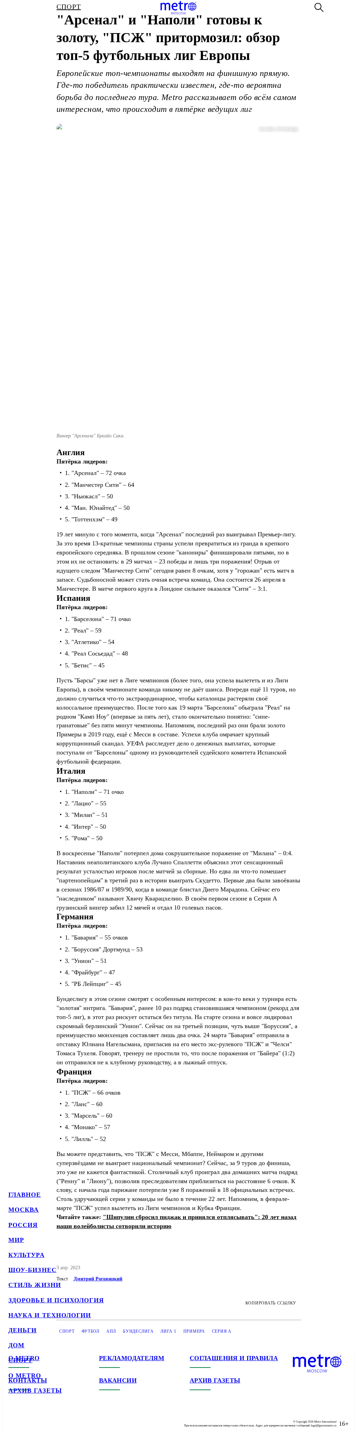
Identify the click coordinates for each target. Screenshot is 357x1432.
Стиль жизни (34, 1284)
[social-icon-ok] (41, 1418)
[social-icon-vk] (14, 1418)
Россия (23, 1225)
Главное (24, 1194)
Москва (23, 1209)
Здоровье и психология (56, 1300)
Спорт (20, 1360)
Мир (16, 1239)
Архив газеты (35, 1390)
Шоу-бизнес (32, 1269)
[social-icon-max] (55, 1418)
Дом (16, 1345)
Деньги (22, 1330)
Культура (26, 1254)
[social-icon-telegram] (27, 1418)
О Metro (24, 1375)
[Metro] (178, 8)
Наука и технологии (49, 1315)
